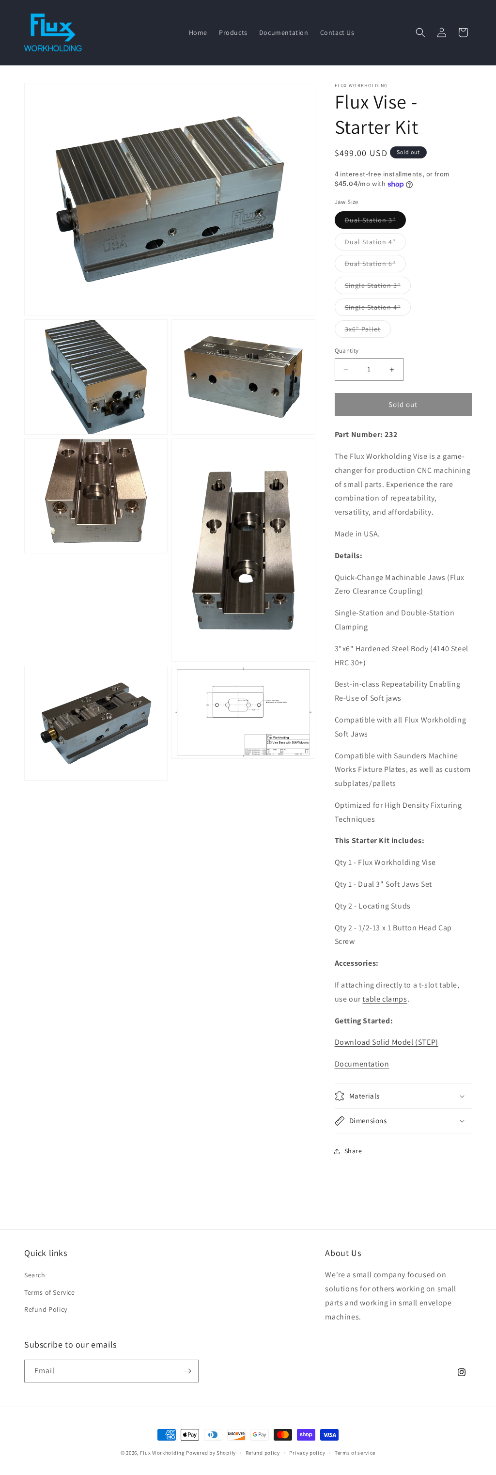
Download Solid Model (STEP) (386, 1042)
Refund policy (263, 1452)
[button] (420, 32)
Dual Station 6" (375, 265)
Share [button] (353, 1150)
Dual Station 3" (375, 222)
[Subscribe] (187, 1371)
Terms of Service (49, 1292)
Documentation (362, 1064)
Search (35, 1275)
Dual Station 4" (375, 244)
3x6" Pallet (368, 331)
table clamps (384, 999)
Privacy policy (307, 1452)
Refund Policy (45, 1309)
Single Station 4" (378, 309)
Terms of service (355, 1452)
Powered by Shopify (211, 1452)
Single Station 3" (378, 287)
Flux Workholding (162, 1452)
